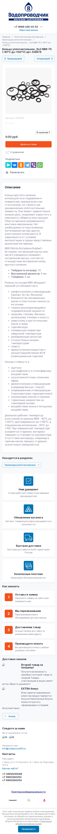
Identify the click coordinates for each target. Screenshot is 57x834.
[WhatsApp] (40, 165)
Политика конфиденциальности (28, 792)
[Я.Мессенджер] (8, 165)
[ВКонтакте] (14, 165)
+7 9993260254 (12, 780)
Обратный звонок (28, 30)
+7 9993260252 (12, 777)
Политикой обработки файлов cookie (34, 822)
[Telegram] (27, 165)
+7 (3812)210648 (12, 773)
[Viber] (33, 165)
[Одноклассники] (21, 165)
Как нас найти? (10, 768)
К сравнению (17, 152)
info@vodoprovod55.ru (14, 748)
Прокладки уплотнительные (16, 40)
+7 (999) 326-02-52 (26, 27)
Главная (6, 37)
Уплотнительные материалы (29, 37)
